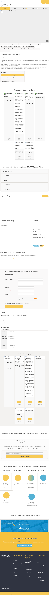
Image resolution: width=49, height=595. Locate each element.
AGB (38, 562)
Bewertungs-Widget (29, 576)
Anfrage (45, 8)
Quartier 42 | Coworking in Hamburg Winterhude (29, 102)
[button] (24, 26)
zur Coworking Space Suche (1, 5)
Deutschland (38, 231)
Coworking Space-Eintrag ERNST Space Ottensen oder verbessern (31, 486)
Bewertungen (34, 8)
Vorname (7, 287)
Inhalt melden (44, 433)
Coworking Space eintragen (16, 568)
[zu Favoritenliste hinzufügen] (2, 12)
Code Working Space (30, 153)
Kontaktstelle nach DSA (42, 569)
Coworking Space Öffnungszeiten (9, 79)
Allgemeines (6, 175)
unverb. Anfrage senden (13, 75)
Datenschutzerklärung (11, 303)
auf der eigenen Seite (43, 485)
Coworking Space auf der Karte (8, 77)
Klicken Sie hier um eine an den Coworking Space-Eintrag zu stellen (25, 448)
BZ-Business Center (40, 97)
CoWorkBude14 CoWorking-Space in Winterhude (19, 152)
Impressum (40, 558)
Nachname (7, 290)
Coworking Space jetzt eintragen (25, 545)
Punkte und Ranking (29, 572)
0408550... (7, 81)
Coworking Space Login (7, 588)
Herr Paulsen (40, 360)
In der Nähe (6, 189)
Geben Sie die (9, 258)
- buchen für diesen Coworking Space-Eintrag (32, 504)
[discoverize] (24, 531)
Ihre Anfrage (8, 283)
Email (6, 294)
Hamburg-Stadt (39, 227)
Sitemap (39, 577)
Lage (15, 8)
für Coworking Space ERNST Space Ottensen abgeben (6, 485)
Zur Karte (4, 320)
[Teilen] (44, 593)
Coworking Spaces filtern (18, 563)
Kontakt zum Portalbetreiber (41, 581)
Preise (5, 180)
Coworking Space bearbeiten (28, 562)
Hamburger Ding (19, 135)
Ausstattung (6, 184)
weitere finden (18, 485)
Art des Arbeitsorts (8, 171)
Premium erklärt (28, 569)
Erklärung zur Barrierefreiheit (41, 573)
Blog (14, 571)
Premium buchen (30, 565)
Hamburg (41, 229)
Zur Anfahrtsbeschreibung (7, 322)
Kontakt (41, 245)
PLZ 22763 (41, 225)
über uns (15, 575)
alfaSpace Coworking (19, 415)
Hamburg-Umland (41, 237)
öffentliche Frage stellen (25, 456)
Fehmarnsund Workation (9, 99)
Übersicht (5, 8)
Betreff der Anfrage (9, 279)
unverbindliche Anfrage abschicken (14, 306)
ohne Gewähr (35, 433)
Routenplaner (45, 196)
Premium (46, 91)
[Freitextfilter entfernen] (43, 2)
